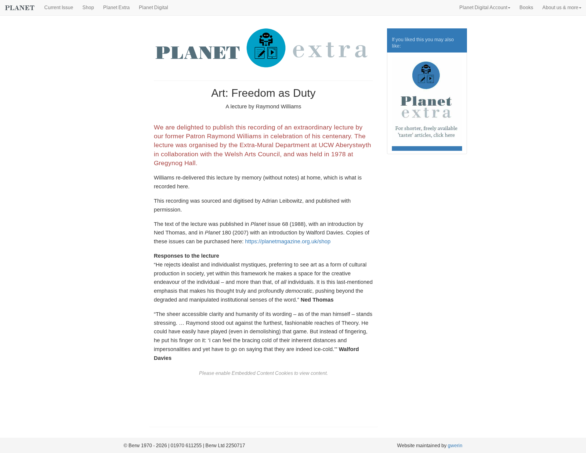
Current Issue (58, 7)
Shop (88, 7)
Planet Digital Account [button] (483, 7)
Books (526, 7)
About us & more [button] (560, 7)
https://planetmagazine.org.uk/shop (288, 241)
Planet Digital (153, 7)
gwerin (455, 445)
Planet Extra (116, 7)
